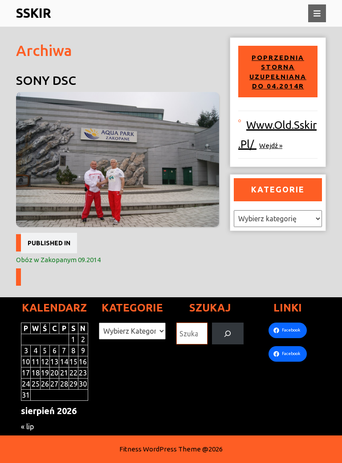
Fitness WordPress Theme (160, 449)
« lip (27, 427)
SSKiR (33, 13)
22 (73, 373)
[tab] (317, 13)
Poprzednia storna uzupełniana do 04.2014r (277, 72)
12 (45, 362)
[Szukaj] (228, 333)
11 (36, 362)
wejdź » (270, 145)
